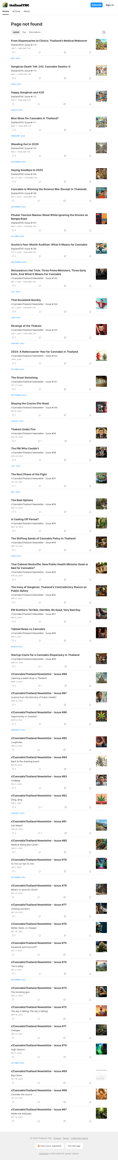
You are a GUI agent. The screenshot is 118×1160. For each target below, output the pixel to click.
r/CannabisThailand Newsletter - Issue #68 (39, 1090)
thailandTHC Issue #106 (23, 248)
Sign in (110, 4)
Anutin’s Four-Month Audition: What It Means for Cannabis (49, 244)
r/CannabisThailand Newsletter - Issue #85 (39, 738)
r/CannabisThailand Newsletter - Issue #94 (33, 542)
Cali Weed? (17, 825)
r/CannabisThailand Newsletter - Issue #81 (38, 821)
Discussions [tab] (34, 32)
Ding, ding (16, 799)
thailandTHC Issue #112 (23, 96)
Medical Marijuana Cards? (24, 844)
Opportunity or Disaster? (24, 716)
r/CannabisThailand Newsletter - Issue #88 (39, 674)
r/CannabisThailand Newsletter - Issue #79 (39, 859)
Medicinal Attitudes (21, 1113)
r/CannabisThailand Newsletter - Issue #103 (34, 329)
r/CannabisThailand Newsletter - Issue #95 (33, 523)
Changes (15, 1030)
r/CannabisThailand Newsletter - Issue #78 (39, 885)
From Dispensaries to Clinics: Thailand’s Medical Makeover (49, 40)
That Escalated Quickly (26, 300)
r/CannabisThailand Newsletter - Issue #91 (33, 613)
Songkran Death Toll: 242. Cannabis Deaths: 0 (40, 66)
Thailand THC (24, 48)
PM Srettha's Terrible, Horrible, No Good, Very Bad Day (45, 609)
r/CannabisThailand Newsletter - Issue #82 (39, 795)
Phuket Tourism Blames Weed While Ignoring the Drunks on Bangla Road (49, 217)
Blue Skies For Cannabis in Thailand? (35, 118)
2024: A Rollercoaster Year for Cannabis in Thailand (44, 351)
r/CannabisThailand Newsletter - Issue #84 (39, 757)
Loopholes (16, 742)
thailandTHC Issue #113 (23, 70)
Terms (66, 1138)
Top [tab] (24, 32)
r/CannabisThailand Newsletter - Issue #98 (33, 452)
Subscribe (96, 5)
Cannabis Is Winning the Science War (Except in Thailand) (49, 189)
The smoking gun (20, 991)
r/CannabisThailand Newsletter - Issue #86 (39, 712)
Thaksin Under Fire (23, 429)
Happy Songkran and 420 (27, 92)
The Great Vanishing (24, 377)
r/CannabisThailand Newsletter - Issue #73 (39, 987)
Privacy (57, 1138)
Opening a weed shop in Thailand (29, 678)
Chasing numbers (20, 908)
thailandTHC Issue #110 (23, 148)
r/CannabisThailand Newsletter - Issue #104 (34, 303)
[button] (6, 11)
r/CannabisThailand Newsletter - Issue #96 (33, 504)
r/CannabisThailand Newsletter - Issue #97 (33, 478)
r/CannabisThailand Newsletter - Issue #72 (39, 1007)
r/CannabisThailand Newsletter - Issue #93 (33, 571)
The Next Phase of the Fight (29, 474)
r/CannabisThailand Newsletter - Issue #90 (33, 633)
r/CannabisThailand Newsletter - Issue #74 (39, 962)
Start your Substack (50, 1145)
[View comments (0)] (40, 52)
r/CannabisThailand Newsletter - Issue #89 (33, 658)
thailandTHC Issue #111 (23, 122)
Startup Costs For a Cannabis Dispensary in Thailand (45, 654)
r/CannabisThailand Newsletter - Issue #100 (34, 407)
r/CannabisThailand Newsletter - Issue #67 (39, 1109)
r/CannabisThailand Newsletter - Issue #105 (34, 278)
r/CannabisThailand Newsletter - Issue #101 (34, 381)
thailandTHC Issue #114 (23, 44)
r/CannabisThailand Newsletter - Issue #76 (39, 923)
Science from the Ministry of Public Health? (34, 697)
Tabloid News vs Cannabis (28, 629)
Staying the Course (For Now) (30, 403)
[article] (59, 46)
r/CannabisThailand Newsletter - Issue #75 (39, 942)
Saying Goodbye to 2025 (27, 170)
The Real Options (22, 500)
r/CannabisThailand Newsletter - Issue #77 (39, 904)
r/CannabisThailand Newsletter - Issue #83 (39, 776)
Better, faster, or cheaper (24, 927)
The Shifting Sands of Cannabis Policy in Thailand (43, 538)
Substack (43, 1153)
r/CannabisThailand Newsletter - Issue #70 (39, 1045)
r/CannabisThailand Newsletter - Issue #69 (39, 1071)
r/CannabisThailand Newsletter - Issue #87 (39, 693)
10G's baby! (17, 966)
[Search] (104, 32)
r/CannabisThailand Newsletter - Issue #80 (39, 840)
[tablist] (26, 32)
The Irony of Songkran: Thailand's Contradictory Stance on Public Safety (49, 589)
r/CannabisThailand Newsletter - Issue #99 (33, 433)
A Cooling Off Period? (25, 519)
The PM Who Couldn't (25, 448)
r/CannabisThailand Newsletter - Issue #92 (33, 594)
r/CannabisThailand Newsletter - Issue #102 (34, 355)
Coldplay (15, 780)
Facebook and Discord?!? (24, 946)
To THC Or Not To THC (22, 863)
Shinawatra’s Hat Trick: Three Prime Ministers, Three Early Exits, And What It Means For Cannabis (48, 272)
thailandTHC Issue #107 (23, 222)
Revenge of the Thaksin (26, 325)
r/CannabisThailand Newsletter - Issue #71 (38, 1026)
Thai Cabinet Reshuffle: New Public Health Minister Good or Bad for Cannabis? (49, 566)
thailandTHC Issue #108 (23, 193)
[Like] (13, 104)
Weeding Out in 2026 (25, 144)
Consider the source (21, 1094)
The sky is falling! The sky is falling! (29, 1011)
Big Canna (16, 1075)
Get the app (74, 1145)
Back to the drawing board (25, 761)
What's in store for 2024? (24, 889)
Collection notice (79, 1138)
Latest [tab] (16, 32)
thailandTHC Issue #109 (23, 174)
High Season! (18, 1049)
